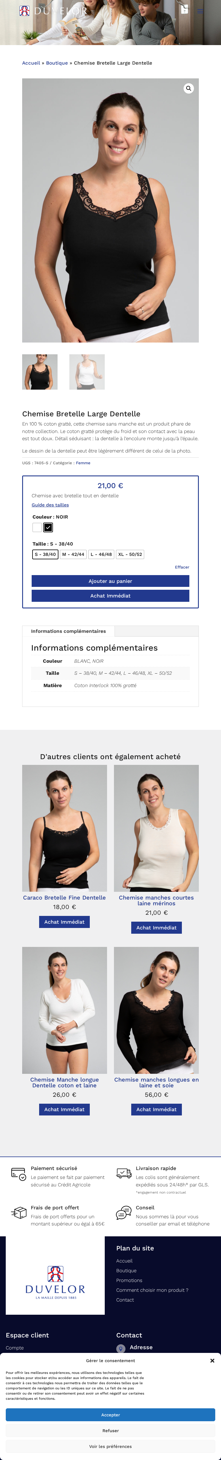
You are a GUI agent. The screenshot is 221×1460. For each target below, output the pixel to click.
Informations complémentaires (68, 631)
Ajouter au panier (110, 581)
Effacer (182, 567)
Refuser (110, 1430)
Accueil (31, 63)
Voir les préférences (110, 1446)
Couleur (42, 517)
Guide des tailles (50, 505)
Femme (83, 463)
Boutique (57, 63)
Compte (15, 1348)
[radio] (37, 527)
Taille (39, 544)
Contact (125, 1300)
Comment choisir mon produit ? (152, 1290)
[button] (212, 1361)
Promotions (129, 1280)
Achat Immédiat (110, 596)
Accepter (110, 1415)
